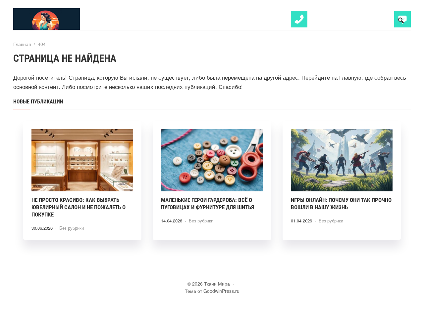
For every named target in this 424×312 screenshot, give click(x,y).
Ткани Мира (63, 19)
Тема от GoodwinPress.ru (212, 291)
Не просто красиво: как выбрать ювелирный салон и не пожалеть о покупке (78, 207)
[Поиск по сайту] (401, 20)
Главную (350, 77)
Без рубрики (71, 228)
